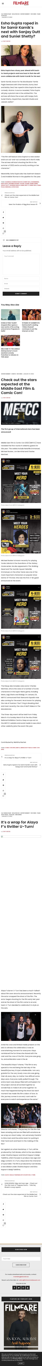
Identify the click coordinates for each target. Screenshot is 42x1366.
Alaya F (7, 1175)
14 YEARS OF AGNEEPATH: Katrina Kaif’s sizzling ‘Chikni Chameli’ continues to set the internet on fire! (31, 327)
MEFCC (18, 747)
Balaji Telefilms (15, 1175)
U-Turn (32, 1175)
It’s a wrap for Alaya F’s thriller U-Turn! (19, 824)
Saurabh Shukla (15, 185)
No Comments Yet (12, 240)
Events (14, 374)
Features (33, 14)
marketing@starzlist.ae (21, 1277)
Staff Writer (6, 41)
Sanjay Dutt (5, 185)
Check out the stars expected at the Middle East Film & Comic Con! (19, 386)
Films (38, 14)
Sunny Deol (33, 185)
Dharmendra (35, 182)
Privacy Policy (18, 1359)
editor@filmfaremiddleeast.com (29, 1280)
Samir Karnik (34, 183)
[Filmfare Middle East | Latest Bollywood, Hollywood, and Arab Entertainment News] (21, 4)
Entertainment (25, 14)
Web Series (18, 814)
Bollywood (16, 14)
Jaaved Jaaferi (24, 183)
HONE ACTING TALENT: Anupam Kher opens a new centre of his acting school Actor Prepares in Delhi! (10, 327)
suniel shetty (24, 185)
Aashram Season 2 (17, 182)
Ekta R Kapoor (25, 1175)
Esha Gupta (4, 183)
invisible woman (14, 183)
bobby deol (27, 182)
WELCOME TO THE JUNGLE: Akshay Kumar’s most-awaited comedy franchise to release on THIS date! (10, 353)
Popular (4, 15)
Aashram (8, 182)
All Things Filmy (6, 14)
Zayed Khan (15, 187)
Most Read (4, 814)
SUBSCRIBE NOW (21, 1265)
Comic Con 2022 (10, 747)
